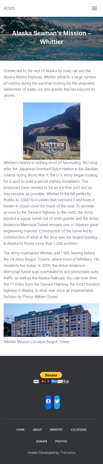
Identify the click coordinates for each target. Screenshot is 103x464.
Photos (61, 441)
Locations (79, 429)
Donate (41, 441)
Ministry (56, 429)
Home (21, 429)
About (37, 429)
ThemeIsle (67, 453)
